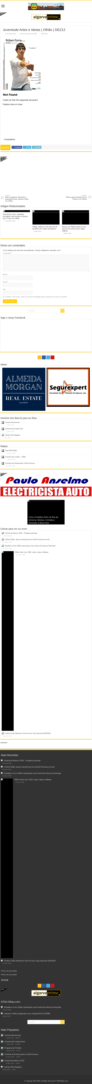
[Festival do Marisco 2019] (2, 1061)
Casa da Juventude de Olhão (28, 33)
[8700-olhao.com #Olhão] (46, 6)
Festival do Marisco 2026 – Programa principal (21, 533)
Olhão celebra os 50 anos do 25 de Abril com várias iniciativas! (44, 228)
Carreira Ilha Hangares (12, 435)
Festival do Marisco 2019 (14, 1061)
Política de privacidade (9, 971)
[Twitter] (48, 357)
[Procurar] (62, 311)
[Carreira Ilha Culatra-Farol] (2, 1042)
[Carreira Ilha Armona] (2, 1035)
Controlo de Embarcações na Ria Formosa (20, 463)
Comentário (7, 253)
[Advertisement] (46, 176)
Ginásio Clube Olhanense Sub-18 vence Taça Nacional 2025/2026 (27, 733)
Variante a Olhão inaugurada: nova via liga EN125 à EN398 (27, 1014)
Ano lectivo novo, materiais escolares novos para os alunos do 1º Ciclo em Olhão (15, 216)
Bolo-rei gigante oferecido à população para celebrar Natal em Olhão (16, 198)
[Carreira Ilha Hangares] (2, 1067)
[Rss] (39, 357)
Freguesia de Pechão (13, 1048)
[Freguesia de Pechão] (2, 1048)
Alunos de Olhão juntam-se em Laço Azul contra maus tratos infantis (74, 229)
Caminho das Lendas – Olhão (15, 457)
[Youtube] (52, 357)
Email (5, 282)
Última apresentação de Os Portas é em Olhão (76, 197)
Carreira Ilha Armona (12, 422)
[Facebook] (44, 357)
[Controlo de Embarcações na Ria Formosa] (2, 1054)
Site (4, 289)
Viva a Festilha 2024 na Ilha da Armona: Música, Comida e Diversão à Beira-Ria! (43, 520)
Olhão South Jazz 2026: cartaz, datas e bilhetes (31, 552)
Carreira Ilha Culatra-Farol (14, 429)
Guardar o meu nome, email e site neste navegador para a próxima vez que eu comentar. (36, 297)
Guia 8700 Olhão (11, 450)
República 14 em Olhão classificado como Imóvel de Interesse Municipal (30, 546)
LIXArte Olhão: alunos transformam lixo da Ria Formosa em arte (27, 539)
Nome (5, 274)
